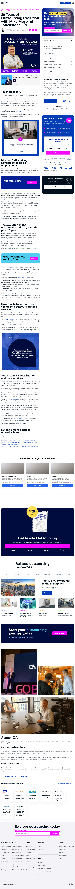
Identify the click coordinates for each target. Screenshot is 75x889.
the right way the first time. (20, 452)
